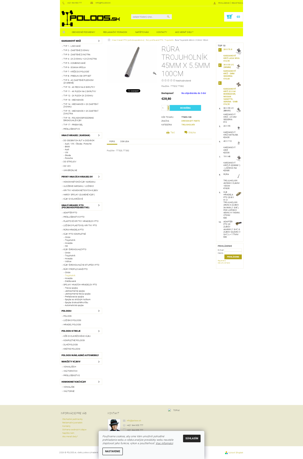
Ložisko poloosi (72, 320)
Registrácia (237, 3)
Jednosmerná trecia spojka (78, 294)
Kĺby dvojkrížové (73, 199)
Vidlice (68, 261)
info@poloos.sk (134, 420)
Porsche (69, 158)
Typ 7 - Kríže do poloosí (76, 71)
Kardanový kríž (71, 41)
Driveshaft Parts (190, 121)
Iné (66, 246)
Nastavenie (112, 451)
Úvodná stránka (64, 32)
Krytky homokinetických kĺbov (80, 190)
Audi (67, 149)
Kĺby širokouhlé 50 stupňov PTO (81, 265)
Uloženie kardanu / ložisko (78, 186)
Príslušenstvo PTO (73, 217)
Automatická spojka (74, 305)
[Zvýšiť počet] (168, 106)
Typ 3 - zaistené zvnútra (76, 54)
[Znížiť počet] (168, 109)
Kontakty (162, 32)
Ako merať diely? (184, 32)
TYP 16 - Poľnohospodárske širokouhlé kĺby (78, 119)
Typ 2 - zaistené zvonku (76, 50)
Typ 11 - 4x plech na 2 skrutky (79, 91)
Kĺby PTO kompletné (74, 234)
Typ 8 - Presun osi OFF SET (77, 76)
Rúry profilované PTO (75, 269)
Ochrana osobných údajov (74, 429)
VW (66, 152)
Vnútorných (70, 371)
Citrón (68, 237)
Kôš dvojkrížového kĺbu (77, 336)
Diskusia (124, 141)
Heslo (220, 253)
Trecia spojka (71, 288)
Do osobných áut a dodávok (79, 140)
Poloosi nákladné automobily (80, 355)
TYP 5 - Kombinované (74, 63)
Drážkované (70, 281)
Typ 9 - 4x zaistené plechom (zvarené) (78, 81)
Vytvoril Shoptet (235, 452)
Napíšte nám (142, 32)
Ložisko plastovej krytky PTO (80, 225)
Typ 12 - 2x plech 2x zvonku (78, 95)
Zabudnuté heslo (224, 263)
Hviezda (68, 243)
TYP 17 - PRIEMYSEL (73, 124)
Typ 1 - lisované (71, 46)
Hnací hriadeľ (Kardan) (76, 135)
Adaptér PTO (70, 212)
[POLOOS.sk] (91, 18)
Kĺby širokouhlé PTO (74, 249)
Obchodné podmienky (83, 32)
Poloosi (66, 311)
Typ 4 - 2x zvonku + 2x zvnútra (80, 59)
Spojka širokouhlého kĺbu (76, 302)
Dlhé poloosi (70, 344)
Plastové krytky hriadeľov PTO (80, 221)
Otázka (192, 132)
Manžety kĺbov (71, 361)
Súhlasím (191, 438)
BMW (67, 146)
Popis (112, 141)
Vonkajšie (68, 387)
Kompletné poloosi (74, 340)
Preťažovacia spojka (74, 296)
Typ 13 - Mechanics (73, 100)
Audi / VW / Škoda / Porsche (78, 144)
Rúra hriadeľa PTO (73, 229)
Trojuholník (70, 240)
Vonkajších (69, 367)
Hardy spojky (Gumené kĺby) (79, 194)
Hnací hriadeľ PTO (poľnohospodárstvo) (75, 206)
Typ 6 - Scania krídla (74, 67)
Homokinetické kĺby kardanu (79, 182)
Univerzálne (70, 170)
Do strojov (69, 161)
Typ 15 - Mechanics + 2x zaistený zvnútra (80, 112)
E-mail (221, 250)
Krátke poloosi (71, 349)
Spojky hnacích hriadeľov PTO (80, 284)
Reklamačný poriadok (115, 32)
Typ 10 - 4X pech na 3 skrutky (79, 87)
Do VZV (67, 166)
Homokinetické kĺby (74, 382)
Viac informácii (164, 443)
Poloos (67, 316)
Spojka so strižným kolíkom (78, 299)
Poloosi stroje (71, 331)
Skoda (68, 155)
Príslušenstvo (71, 129)
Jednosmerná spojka (75, 291)
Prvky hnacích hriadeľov (77, 176)
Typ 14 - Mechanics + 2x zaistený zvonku (80, 105)
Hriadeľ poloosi (72, 324)
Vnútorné (68, 391)
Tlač (172, 132)
